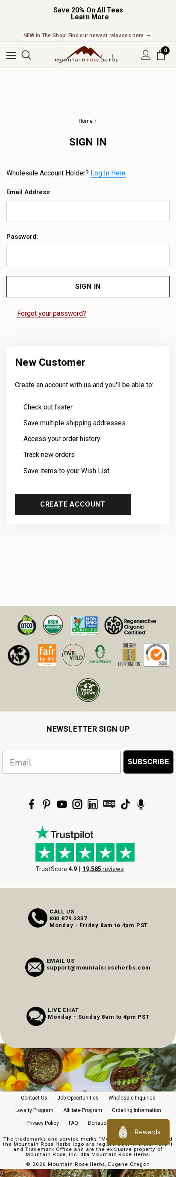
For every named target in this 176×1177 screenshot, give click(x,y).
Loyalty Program (34, 1110)
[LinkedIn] (93, 804)
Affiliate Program (82, 1110)
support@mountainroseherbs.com (99, 967)
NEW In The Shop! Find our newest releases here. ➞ (87, 36)
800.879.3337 (68, 918)
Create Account (73, 504)
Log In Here (108, 173)
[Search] (26, 55)
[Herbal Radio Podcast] (141, 804)
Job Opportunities (78, 1098)
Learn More (90, 17)
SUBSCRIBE (148, 761)
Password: (22, 236)
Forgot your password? (51, 313)
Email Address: (28, 192)
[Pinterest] (46, 804)
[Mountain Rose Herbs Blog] (109, 804)
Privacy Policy (42, 1123)
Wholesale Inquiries (132, 1098)
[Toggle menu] (11, 55)
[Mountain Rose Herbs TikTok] (125, 804)
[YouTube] (62, 804)
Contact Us (34, 1098)
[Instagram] (77, 804)
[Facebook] (31, 804)
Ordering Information (136, 1110)
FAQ (73, 1123)
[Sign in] (146, 55)
